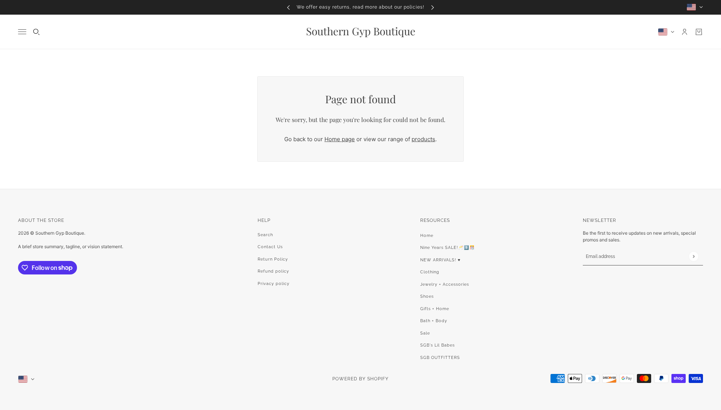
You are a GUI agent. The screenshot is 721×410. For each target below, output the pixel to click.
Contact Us (270, 246)
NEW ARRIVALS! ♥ (440, 260)
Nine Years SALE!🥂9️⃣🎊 (447, 247)
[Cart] (699, 32)
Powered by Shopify (360, 378)
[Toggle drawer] (22, 31)
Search (265, 234)
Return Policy (273, 259)
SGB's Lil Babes (437, 345)
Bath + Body (433, 320)
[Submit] (693, 256)
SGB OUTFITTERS (440, 357)
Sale (425, 333)
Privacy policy (274, 283)
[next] (432, 7)
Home (426, 235)
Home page (339, 139)
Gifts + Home (434, 308)
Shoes (427, 296)
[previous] (288, 7)
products (423, 139)
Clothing (429, 272)
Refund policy (273, 271)
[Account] (684, 32)
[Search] (36, 32)
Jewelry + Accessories (444, 284)
